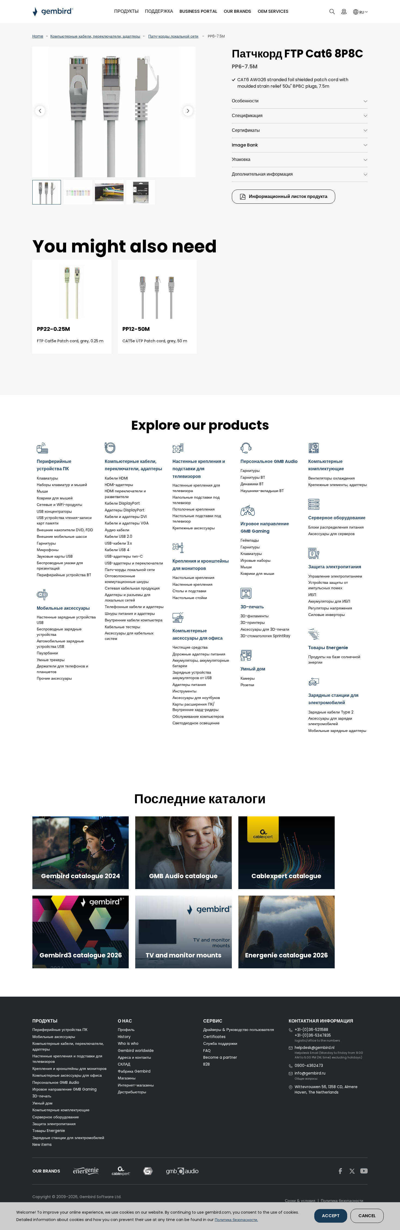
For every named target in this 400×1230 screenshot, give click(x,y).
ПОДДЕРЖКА (159, 11)
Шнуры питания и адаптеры (130, 613)
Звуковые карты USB (55, 556)
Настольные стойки (190, 597)
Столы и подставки (189, 591)
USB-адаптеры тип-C (124, 556)
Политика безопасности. (236, 1219)
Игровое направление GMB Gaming (64, 1089)
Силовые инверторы (326, 614)
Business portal (198, 11)
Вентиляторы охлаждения (331, 478)
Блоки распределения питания (336, 527)
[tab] (300, 101)
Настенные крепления (193, 584)
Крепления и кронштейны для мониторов (69, 1068)
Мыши (42, 491)
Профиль (126, 1029)
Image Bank (245, 145)
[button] (188, 111)
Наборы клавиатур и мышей (62, 484)
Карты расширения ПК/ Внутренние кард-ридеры (196, 707)
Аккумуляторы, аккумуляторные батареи (201, 663)
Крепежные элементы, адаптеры (337, 484)
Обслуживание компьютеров (198, 716)
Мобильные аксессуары (53, 1036)
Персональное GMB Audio (55, 1082)
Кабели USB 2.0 (118, 536)
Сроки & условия (300, 1200)
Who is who (128, 1043)
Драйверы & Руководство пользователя (238, 1029)
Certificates (214, 1036)
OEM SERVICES (273, 11)
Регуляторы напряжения (330, 608)
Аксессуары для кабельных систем (129, 636)
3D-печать (41, 1096)
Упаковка (241, 159)
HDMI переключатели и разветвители (125, 494)
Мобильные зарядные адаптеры (337, 730)
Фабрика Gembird (134, 1071)
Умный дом (42, 1103)
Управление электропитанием (335, 576)
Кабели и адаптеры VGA (127, 523)
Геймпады (250, 540)
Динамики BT (252, 484)
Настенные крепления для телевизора (196, 488)
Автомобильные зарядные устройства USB (60, 644)
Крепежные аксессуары (194, 528)
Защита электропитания (54, 1124)
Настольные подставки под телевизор (197, 518)
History (124, 1036)
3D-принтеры (253, 622)
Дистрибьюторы (132, 1092)
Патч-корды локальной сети (173, 36)
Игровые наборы (255, 560)
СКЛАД (124, 1064)
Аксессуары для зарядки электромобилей (330, 721)
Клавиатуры (47, 478)
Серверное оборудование (55, 1117)
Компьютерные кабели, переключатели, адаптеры (95, 36)
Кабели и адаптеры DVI (126, 516)
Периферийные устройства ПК (59, 1029)
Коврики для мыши (257, 573)
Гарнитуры (46, 543)
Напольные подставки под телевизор (196, 500)
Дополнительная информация (262, 174)
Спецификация (247, 115)
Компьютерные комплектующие (61, 1110)
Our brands (237, 11)
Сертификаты (246, 130)
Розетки (247, 685)
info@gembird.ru (310, 1073)
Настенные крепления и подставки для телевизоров (67, 1059)
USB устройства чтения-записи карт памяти (64, 520)
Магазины (127, 1078)
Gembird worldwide (136, 1050)
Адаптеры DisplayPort (124, 510)
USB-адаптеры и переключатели (134, 563)
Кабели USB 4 (117, 550)
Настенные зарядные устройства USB (66, 620)
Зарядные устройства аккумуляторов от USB (192, 675)
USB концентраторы (54, 511)
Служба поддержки (220, 1043)
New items (42, 1144)
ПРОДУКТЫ (126, 11)
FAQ (207, 1050)
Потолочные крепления (194, 509)
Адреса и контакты (134, 1057)
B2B (206, 1064)
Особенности (245, 101)
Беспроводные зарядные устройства (59, 632)
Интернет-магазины (136, 1085)
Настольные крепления (193, 577)
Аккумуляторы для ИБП (329, 601)
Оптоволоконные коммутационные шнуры (127, 578)
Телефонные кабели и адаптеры (134, 606)
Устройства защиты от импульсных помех (328, 585)
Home (37, 36)
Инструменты (184, 691)
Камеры (248, 678)
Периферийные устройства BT (64, 575)
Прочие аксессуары (54, 678)
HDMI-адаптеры (119, 484)
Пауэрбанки (47, 653)
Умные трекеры (50, 660)
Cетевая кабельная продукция (132, 588)
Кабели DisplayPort (122, 503)
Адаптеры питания (189, 684)
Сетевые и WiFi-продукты (59, 504)
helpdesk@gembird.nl (314, 1047)
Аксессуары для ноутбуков (196, 697)
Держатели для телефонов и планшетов (62, 669)
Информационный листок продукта (287, 196)
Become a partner (220, 1057)
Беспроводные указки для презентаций (60, 565)
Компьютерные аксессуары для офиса (67, 1075)
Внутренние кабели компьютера (133, 620)
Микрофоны (48, 550)
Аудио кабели (117, 530)
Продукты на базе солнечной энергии (334, 659)
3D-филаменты (255, 616)
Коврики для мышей (55, 498)
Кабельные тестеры (122, 627)
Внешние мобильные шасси (62, 536)
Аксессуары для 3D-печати (265, 629)
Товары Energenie (48, 1130)
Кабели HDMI (116, 478)
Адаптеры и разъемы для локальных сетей (127, 597)
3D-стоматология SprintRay (265, 636)
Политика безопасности (342, 1200)
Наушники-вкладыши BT (262, 490)
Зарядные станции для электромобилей (68, 1137)
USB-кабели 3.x (118, 543)
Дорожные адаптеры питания (199, 654)
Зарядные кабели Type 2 (330, 712)
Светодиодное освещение (196, 723)
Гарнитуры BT (253, 477)
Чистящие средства (190, 647)
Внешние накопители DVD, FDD (65, 530)
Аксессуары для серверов (331, 533)
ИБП (312, 594)
